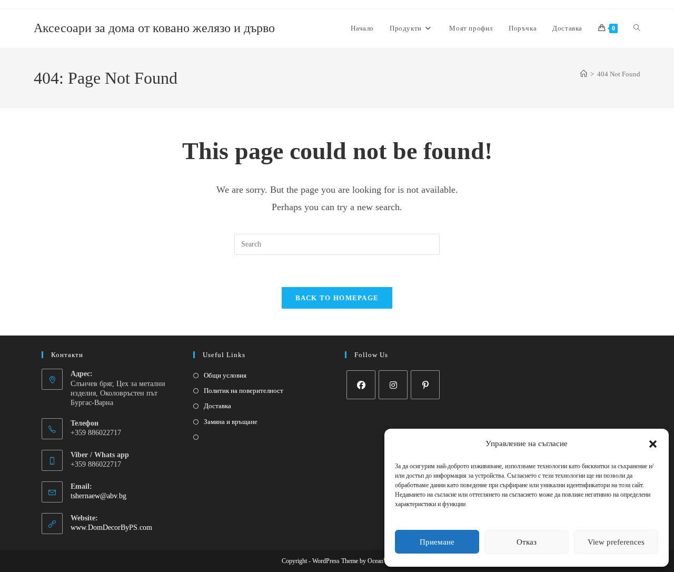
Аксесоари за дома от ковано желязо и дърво (154, 28)
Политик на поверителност (243, 391)
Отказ (527, 542)
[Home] (583, 74)
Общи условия (225, 375)
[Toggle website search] (637, 28)
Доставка (217, 406)
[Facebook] (360, 384)
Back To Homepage (337, 298)
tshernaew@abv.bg (98, 496)
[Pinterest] (425, 384)
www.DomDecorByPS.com (111, 527)
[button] (653, 444)
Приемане (437, 542)
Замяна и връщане (230, 422)
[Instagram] (393, 384)
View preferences (616, 542)
